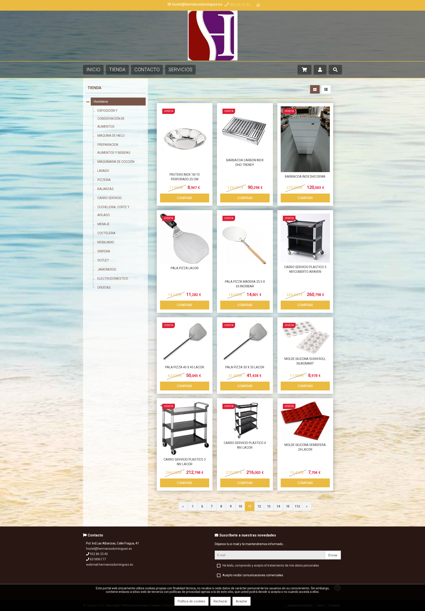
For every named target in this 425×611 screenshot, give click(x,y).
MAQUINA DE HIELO (120, 135)
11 (249, 506)
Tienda (94, 87)
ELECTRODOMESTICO (120, 278)
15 (288, 506)
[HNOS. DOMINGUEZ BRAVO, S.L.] (213, 59)
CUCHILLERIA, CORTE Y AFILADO (120, 211)
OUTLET (120, 260)
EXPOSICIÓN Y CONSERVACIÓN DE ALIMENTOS (120, 118)
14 (278, 506)
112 (297, 506)
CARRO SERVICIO (120, 198)
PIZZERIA (120, 180)
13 (268, 506)
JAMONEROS (120, 269)
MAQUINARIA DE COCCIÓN (120, 161)
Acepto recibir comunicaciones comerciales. (253, 575)
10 (240, 506)
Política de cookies (191, 601)
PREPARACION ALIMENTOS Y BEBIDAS (120, 148)
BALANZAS (120, 189)
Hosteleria (101, 101)
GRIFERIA (120, 251)
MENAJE (120, 224)
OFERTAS (120, 287)
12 (259, 506)
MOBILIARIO (120, 242)
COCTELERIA (120, 233)
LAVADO (120, 171)
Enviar (333, 555)
